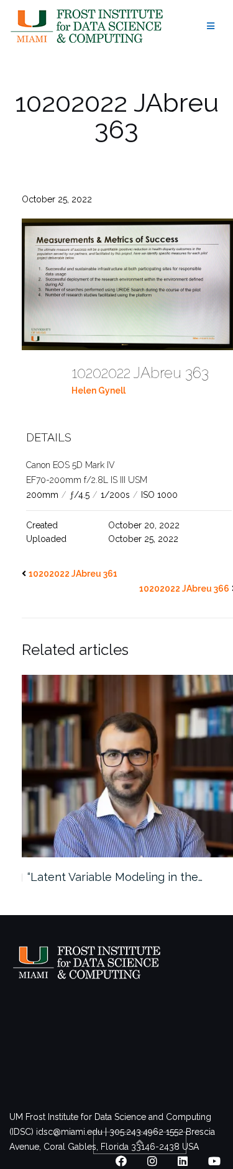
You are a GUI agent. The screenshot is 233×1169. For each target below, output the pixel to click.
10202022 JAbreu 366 (184, 589)
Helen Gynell (98, 390)
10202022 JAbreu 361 (73, 574)
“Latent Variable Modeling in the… (115, 876)
